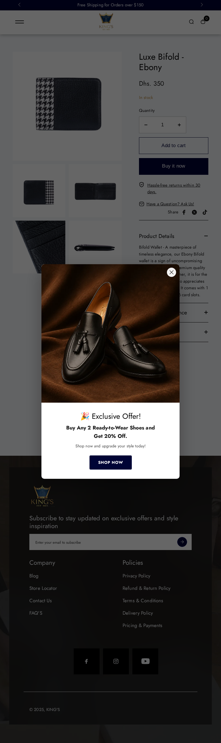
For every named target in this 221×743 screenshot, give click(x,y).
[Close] (171, 272)
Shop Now (110, 462)
